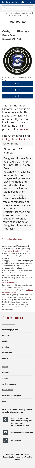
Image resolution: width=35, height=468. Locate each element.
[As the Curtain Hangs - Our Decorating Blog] (21, 319)
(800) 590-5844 (16, 440)
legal (4, 401)
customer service (8, 324)
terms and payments (10, 330)
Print (18, 90)
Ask (18, 96)
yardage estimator (9, 384)
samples (5, 378)
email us (24, 129)
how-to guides (7, 390)
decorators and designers (11, 396)
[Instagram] (7, 319)
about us (5, 335)
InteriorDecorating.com (12, 2)
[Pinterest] (11, 319)
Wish (18, 84)
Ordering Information (9, 283)
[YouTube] (17, 319)
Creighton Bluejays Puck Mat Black (19, 15)
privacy (5, 358)
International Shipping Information (16, 251)
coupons (5, 373)
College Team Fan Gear (16, 139)
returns (5, 367)
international (7, 353)
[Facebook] (3, 319)
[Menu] (30, 2)
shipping (5, 347)
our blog (5, 341)
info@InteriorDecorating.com (22, 432)
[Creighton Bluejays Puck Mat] (17, 61)
